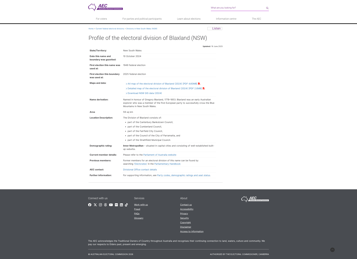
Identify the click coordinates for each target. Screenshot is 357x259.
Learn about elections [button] (189, 18)
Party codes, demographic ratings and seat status (183, 175)
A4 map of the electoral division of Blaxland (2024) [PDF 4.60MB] (162, 83)
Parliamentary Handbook (167, 163)
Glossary (138, 218)
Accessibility (186, 209)
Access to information (191, 231)
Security (184, 218)
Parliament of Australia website (159, 154)
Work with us (141, 204)
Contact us (186, 204)
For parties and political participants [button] (142, 18)
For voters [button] (101, 18)
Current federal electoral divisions (110, 29)
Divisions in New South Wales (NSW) (141, 29)
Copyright (185, 222)
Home (91, 29)
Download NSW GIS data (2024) (145, 93)
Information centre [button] (226, 18)
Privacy (184, 213)
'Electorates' (140, 163)
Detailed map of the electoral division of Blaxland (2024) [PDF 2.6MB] (165, 88)
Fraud (137, 209)
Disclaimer (185, 227)
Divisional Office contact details (140, 169)
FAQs (136, 213)
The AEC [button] (256, 18)
